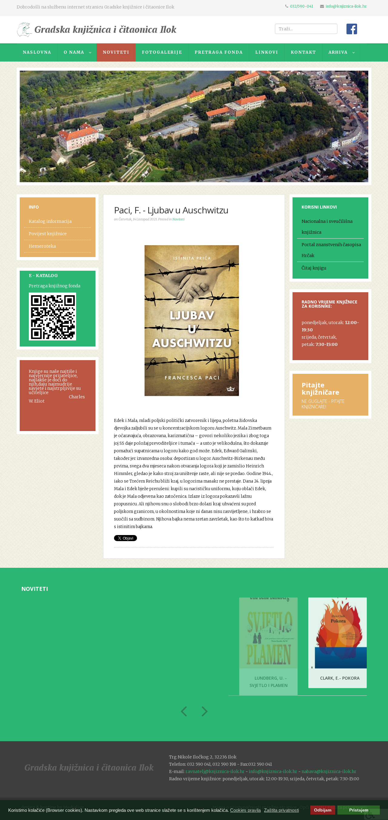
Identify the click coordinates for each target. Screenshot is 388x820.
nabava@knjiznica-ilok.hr (329, 771)
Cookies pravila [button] (245, 810)
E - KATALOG (43, 275)
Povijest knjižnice (48, 233)
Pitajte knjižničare (320, 388)
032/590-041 (301, 6)
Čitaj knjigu (314, 268)
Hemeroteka (42, 246)
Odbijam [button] (322, 810)
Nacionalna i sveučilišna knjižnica (327, 227)
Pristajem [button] (358, 810)
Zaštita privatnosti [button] (281, 810)
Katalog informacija (50, 221)
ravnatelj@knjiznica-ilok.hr (215, 771)
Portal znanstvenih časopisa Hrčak (331, 250)
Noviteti (178, 219)
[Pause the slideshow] (350, 126)
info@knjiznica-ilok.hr (346, 6)
